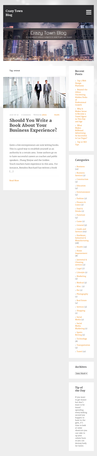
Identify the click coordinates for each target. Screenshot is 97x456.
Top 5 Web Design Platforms (80, 83)
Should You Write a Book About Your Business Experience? (33, 125)
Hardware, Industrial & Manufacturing (82, 238)
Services (80, 307)
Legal (79, 269)
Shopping (81, 311)
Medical (80, 283)
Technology (82, 339)
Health (56, 115)
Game (79, 221)
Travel (79, 351)
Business (81, 167)
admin (44, 115)
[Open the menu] (88, 12)
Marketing (81, 276)
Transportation (83, 345)
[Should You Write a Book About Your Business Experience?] (34, 92)
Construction (82, 179)
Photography (82, 294)
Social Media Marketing (79, 326)
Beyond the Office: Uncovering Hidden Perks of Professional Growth (81, 97)
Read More (14, 181)
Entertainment (83, 192)
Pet (78, 290)
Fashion (80, 198)
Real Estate (82, 300)
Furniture (81, 215)
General (80, 225)
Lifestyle (80, 272)
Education (81, 186)
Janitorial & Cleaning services (81, 262)
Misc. (79, 286)
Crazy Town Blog (14, 13)
